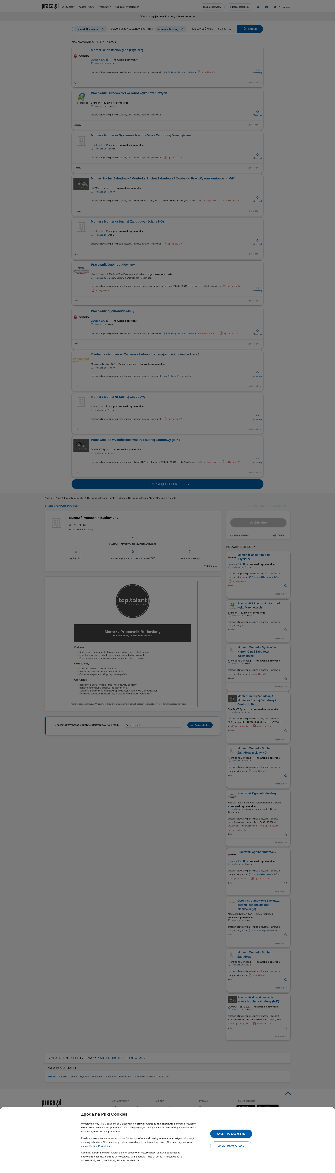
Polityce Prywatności (100, 1146)
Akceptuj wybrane (231, 1145)
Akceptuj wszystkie (231, 1133)
